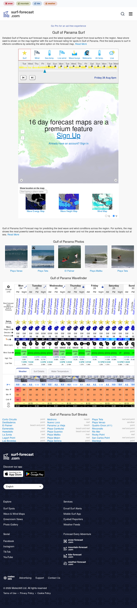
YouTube (8, 557)
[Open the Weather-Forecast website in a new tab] (50, 3)
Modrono (52, 419)
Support (39, 577)
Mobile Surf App (72, 513)
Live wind (62, 58)
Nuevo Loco (53, 422)
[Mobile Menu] (131, 14)
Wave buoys (74, 58)
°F (116, 216)
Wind (37, 58)
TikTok (7, 551)
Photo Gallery (10, 524)
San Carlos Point (101, 437)
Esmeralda (8, 428)
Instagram (8, 546)
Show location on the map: (32, 188)
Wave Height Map (68, 211)
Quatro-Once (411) (102, 425)
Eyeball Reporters (73, 519)
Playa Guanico (55, 431)
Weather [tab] (23, 371)
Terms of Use (9, 593)
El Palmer (69, 270)
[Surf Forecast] (18, 14)
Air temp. (99, 58)
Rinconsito (97, 428)
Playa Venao (16, 270)
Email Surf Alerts (72, 508)
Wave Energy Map (35, 211)
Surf (24, 58)
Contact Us (54, 577)
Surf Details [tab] (39, 371)
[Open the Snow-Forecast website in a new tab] (9, 3)
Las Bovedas (9, 440)
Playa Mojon (53, 437)
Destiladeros (9, 422)
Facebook (8, 541)
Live (112, 58)
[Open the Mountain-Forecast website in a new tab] (23, 3)
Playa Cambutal (55, 428)
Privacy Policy (27, 593)
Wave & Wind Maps (14, 513)
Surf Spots (9, 508)
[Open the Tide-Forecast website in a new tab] (37, 3)
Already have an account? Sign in (69, 143)
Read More (81, 43)
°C (109, 216)
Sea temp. (49, 58)
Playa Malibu (96, 270)
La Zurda (7, 434)
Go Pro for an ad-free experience (68, 25)
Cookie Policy (44, 593)
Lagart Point (8, 437)
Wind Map (102, 211)
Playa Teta (43, 270)
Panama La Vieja (56, 425)
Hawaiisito (7, 431)
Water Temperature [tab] (60, 371)
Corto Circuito (9, 419)
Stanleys (96, 440)
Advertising (25, 577)
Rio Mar (96, 431)
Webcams (87, 58)
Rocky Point (98, 434)
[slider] (44, 71)
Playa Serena (54, 440)
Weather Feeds (71, 524)
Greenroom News (13, 519)
